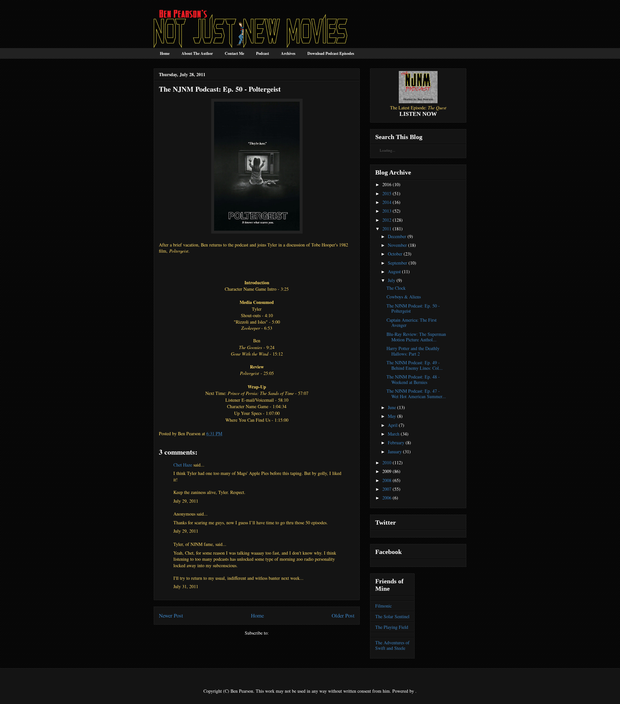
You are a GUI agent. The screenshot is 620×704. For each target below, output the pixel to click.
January (395, 451)
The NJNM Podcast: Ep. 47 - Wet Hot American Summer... (416, 393)
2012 (386, 220)
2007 (386, 489)
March (393, 434)
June (392, 407)
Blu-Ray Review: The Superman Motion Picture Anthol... (416, 337)
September (397, 263)
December (397, 236)
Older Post (343, 615)
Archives (288, 53)
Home (165, 53)
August (394, 271)
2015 (386, 193)
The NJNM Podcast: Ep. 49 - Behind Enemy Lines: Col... (415, 365)
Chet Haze (182, 465)
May (392, 416)
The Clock (396, 288)
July (391, 280)
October (395, 254)
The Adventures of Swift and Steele (392, 645)
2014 (386, 202)
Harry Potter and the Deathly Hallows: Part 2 (413, 351)
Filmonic (383, 606)
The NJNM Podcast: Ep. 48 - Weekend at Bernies (413, 379)
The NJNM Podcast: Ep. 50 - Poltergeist (413, 308)
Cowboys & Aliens (404, 297)
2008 (386, 480)
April (393, 425)
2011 (386, 229)
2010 (386, 462)
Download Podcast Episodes (330, 53)
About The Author (197, 53)
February (396, 442)
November (397, 245)
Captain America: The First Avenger (412, 322)
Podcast (262, 53)
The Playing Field (391, 627)
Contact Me (234, 53)
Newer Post (171, 615)
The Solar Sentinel (392, 616)
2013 (386, 211)
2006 (386, 498)
